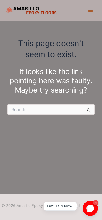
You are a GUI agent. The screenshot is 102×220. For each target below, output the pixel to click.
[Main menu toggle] (90, 10)
